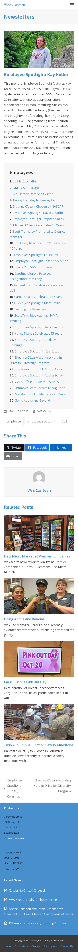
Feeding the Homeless (30, 309)
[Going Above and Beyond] (39, 595)
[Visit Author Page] (39, 477)
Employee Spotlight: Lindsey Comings (13, 788)
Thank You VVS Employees (33, 267)
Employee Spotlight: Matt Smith (37, 303)
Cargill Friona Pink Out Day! (26, 682)
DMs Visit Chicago (26, 187)
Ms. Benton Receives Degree (33, 194)
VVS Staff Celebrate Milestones (36, 382)
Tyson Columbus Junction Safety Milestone (38, 745)
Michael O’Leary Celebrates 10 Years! (39, 225)
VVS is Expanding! (25, 181)
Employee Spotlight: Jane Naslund (39, 327)
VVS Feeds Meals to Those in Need (34, 899)
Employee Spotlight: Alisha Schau (39, 375)
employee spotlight (41, 421)
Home (8, 946)
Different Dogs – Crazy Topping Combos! (38, 923)
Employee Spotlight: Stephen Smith (38, 219)
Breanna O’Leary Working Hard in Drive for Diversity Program (52, 786)
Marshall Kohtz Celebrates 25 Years (40, 394)
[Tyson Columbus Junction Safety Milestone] (39, 721)
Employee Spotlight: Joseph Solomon (41, 261)
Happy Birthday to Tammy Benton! (37, 200)
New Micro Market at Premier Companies (37, 556)
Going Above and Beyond (32, 400)
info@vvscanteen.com (16, 838)
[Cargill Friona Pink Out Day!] (39, 658)
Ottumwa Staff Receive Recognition (40, 388)
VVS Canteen (45, 411)
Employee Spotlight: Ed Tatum (36, 255)
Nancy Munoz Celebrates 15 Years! (38, 333)
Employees (21, 172)
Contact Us (66, 946)
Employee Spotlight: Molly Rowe (38, 369)
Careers (35, 946)
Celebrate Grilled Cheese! (27, 890)
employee (14, 421)
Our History (21, 946)
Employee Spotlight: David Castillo (38, 213)
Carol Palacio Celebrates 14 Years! (38, 297)
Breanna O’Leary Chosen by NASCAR (38, 206)
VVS (64, 421)
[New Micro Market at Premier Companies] (39, 532)
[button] (72, 4)
